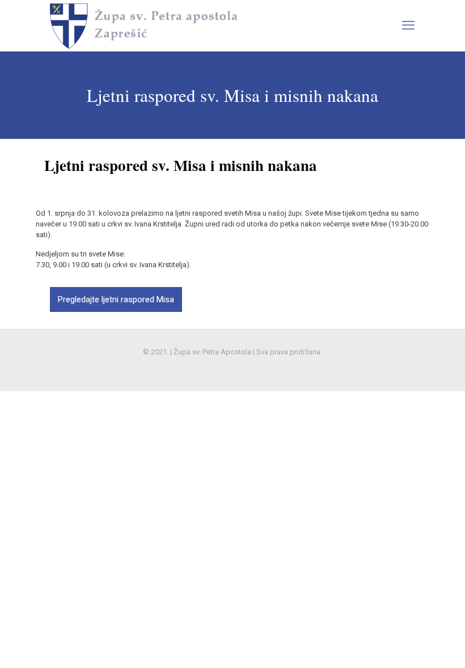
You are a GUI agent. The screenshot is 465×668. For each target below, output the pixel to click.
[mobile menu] (408, 25)
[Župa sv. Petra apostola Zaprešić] (145, 25)
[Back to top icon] (410, 645)
